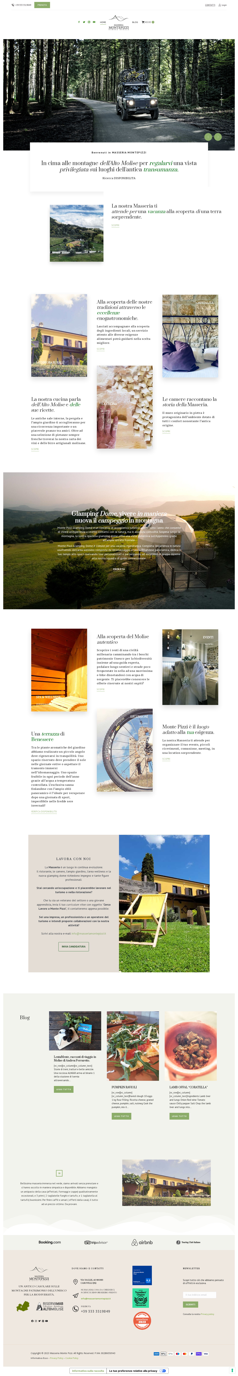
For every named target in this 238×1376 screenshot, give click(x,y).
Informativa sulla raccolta (88, 1370)
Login (224, 5)
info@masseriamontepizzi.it (89, 933)
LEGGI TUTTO (63, 1089)
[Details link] (75, 1031)
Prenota (86, 1306)
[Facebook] (32, 1321)
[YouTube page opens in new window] (94, 22)
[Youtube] (46, 1321)
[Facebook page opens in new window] (79, 22)
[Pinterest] (43, 1321)
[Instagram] (36, 1321)
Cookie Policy (71, 1358)
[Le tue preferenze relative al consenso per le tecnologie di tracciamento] (232, 1370)
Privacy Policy (56, 1358)
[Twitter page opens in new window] (84, 22)
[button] (208, 137)
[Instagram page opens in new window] (89, 22)
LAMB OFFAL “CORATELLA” (189, 1087)
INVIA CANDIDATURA (73, 946)
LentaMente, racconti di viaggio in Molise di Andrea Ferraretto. (75, 1058)
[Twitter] (39, 1321)
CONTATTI (210, 5)
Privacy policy (207, 1314)
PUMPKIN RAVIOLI (124, 1087)
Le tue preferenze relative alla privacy (133, 1370)
